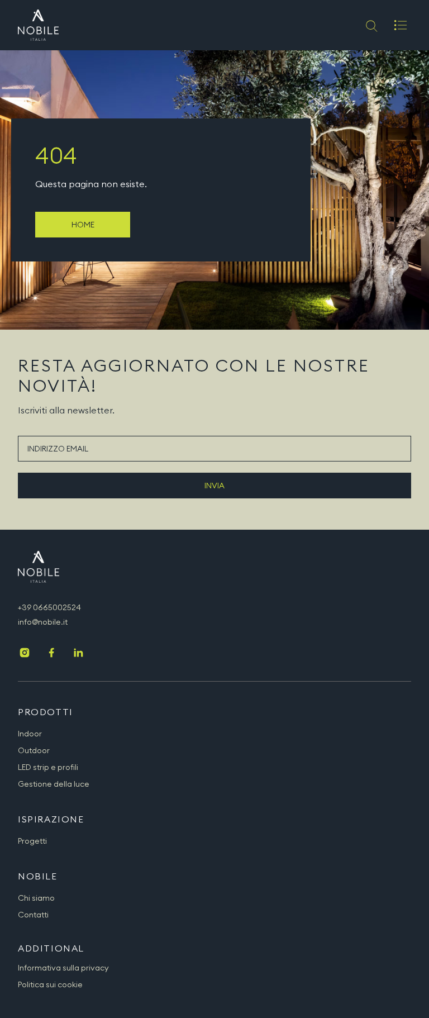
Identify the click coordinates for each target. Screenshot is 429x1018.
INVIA (214, 486)
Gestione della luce (53, 784)
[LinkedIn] (78, 654)
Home (83, 225)
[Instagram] (24, 654)
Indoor (30, 734)
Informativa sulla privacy (63, 968)
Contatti (33, 915)
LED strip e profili (48, 767)
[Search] (370, 25)
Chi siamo (36, 898)
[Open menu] (400, 25)
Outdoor (34, 750)
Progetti (32, 841)
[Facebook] (51, 654)
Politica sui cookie (50, 984)
